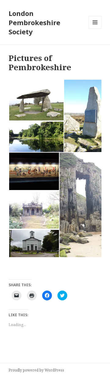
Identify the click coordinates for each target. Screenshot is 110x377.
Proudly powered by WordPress (36, 370)
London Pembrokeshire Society (34, 22)
